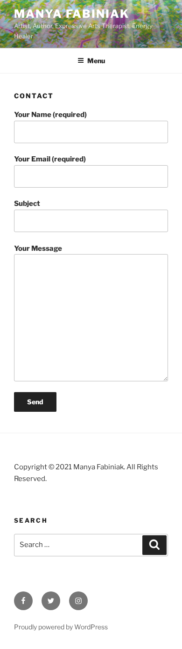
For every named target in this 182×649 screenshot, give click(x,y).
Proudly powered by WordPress (61, 627)
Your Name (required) (50, 114)
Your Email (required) (50, 159)
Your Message (38, 248)
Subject (27, 203)
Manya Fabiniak (71, 14)
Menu (96, 61)
